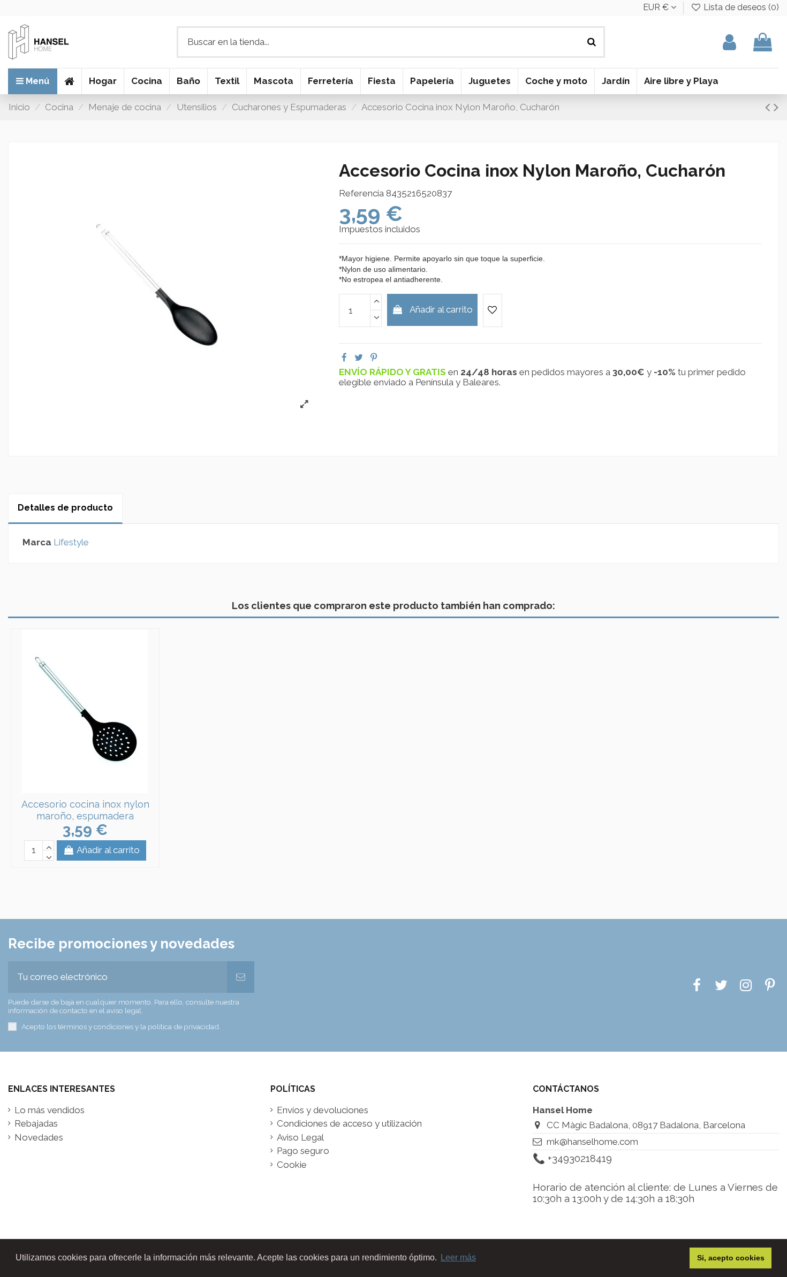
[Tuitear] (358, 357)
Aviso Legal (300, 1137)
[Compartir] (344, 357)
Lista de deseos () (740, 7)
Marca (36, 542)
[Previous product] (769, 107)
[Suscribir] (240, 977)
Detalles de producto (65, 508)
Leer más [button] (458, 1257)
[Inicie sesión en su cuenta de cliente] (729, 42)
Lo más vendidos (49, 1110)
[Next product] (776, 107)
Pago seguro (303, 1151)
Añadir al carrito (441, 309)
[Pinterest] (373, 357)
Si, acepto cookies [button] (731, 1257)
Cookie (292, 1165)
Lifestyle (71, 542)
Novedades (38, 1137)
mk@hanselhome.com (592, 1141)
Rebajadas (36, 1124)
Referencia (361, 193)
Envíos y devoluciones (322, 1110)
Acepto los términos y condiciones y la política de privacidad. (121, 1026)
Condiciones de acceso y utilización (349, 1124)
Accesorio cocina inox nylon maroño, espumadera (85, 810)
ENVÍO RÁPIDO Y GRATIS (393, 372)
